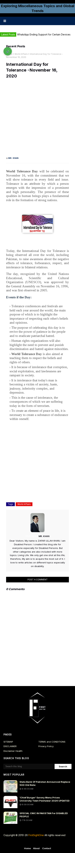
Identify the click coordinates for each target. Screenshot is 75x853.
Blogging (34, 842)
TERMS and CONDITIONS (51, 741)
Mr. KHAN (13, 158)
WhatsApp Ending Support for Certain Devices (43, 34)
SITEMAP (8, 741)
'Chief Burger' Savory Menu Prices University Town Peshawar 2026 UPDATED (45, 799)
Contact (46, 848)
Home (27, 848)
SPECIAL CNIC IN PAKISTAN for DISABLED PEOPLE (44, 815)
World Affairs (21, 54)
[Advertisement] (37, 119)
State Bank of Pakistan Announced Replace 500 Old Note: (45, 783)
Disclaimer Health (12, 751)
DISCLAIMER (10, 746)
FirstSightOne (36, 835)
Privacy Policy (46, 746)
